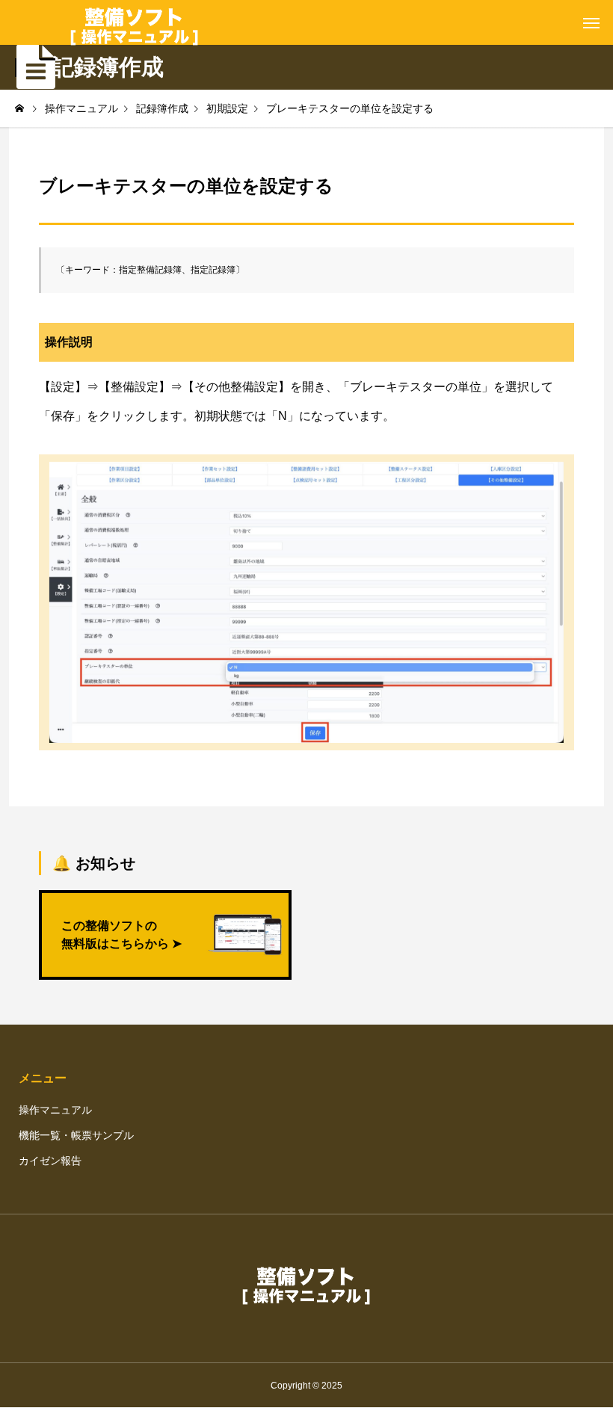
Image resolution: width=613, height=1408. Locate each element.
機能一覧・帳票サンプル (76, 1135)
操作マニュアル (55, 1110)
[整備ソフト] (134, 22)
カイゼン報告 (50, 1161)
